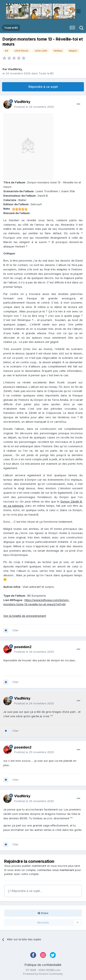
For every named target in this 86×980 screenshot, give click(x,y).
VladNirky (15, 69)
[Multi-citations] (5, 630)
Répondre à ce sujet (43, 86)
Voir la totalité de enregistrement (24, 615)
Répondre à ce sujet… (26, 891)
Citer (15, 630)
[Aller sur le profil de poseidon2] (7, 649)
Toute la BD (46, 73)
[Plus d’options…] (78, 104)
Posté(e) (34, 106)
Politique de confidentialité (43, 965)
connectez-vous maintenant (55, 870)
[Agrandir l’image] (28, 146)
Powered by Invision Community (43, 973)
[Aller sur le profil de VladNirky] (7, 104)
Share (44, 913)
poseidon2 (23, 647)
